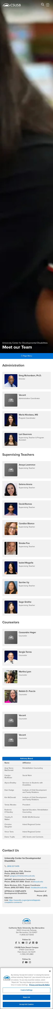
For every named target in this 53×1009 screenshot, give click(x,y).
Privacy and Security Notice (39, 985)
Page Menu (27, 356)
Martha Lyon (25, 671)
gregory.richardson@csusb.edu (22, 876)
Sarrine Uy (24, 582)
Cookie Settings (26, 990)
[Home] (12, 5)
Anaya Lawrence (27, 464)
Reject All (26, 997)
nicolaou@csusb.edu (39, 887)
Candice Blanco (26, 523)
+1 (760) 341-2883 (26, 954)
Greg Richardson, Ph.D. (30, 375)
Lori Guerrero (25, 434)
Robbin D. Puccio (27, 691)
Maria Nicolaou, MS (28, 414)
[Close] (50, 971)
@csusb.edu (38, 882)
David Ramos (25, 504)
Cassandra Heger (27, 632)
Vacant (22, 395)
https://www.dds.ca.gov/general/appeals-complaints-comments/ (23, 901)
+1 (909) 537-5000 (26, 935)
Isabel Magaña (26, 562)
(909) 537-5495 (13, 866)
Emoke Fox (24, 543)
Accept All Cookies (26, 1004)
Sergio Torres (25, 652)
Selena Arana (25, 484)
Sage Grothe (25, 602)
